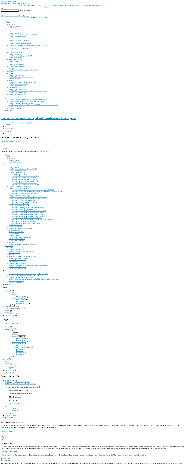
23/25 (2, 145)
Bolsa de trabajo (21, 296)
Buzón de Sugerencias (15, 28)
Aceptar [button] (4, 431)
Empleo (3, 142)
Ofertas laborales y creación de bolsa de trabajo (23, 82)
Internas (7, 312)
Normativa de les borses (19, 174)
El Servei (7, 21)
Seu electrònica (50, 5)
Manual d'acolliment (15, 33)
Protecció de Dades (10, 415)
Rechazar (12, 431)
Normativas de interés (15, 57)
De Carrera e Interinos (19, 299)
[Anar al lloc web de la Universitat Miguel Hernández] (15, 3)
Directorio (12, 24)
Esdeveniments (9, 306)
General (7, 310)
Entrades (15, 408)
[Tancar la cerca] (1, 14)
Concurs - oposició (14, 78)
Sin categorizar (9, 315)
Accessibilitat (9, 417)
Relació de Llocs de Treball (17, 64)
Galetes (7, 419)
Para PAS (11, 313)
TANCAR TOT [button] (15, 323)
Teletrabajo (12, 68)
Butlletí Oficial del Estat (12, 380)
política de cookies (95, 425)
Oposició (11, 80)
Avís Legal (8, 414)
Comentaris (15, 410)
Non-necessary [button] (5, 458)
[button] (7, 23)
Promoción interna (22, 303)
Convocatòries (9, 71)
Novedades (8, 110)
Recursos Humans (14, 142)
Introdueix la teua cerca (26, 10)
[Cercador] (101, 5)
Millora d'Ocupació (14, 87)
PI (5, 96)
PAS (6, 30)
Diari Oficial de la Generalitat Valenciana (17, 382)
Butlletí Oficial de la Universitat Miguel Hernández (20, 384)
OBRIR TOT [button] (5, 323)
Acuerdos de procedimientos (17, 94)
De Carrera (19, 301)
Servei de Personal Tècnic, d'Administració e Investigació (38, 118)
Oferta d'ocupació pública (16, 59)
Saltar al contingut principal (9, 1)
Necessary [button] (4, 451)
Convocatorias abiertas (19, 298)
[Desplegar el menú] (46, 7)
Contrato (15, 294)
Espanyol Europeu (43, 151)
